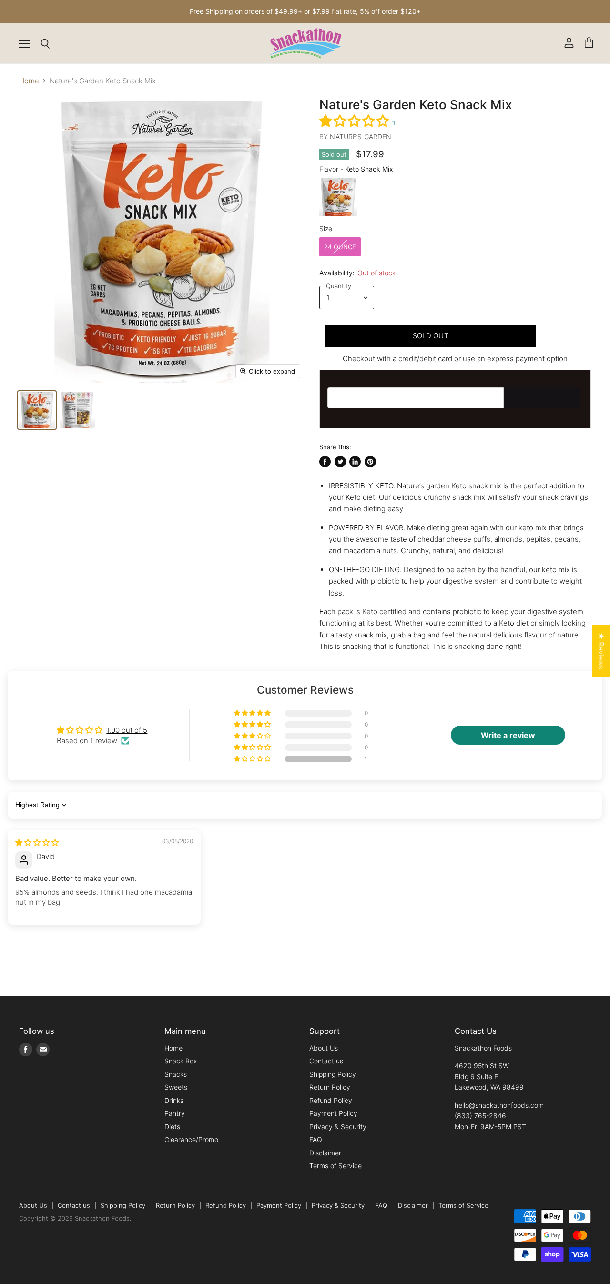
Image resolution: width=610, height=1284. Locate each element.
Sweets (175, 1087)
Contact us (326, 1061)
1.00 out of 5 (126, 730)
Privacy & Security (337, 1126)
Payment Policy (333, 1113)
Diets (172, 1126)
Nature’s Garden (360, 136)
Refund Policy (330, 1100)
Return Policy (329, 1087)
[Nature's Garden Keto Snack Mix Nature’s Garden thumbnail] (77, 410)
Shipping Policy (332, 1074)
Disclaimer (325, 1153)
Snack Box (180, 1061)
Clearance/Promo (191, 1139)
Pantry (174, 1113)
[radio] (338, 197)
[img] (37, 842)
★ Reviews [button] (601, 650)
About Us (323, 1048)
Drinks (173, 1100)
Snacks (175, 1074)
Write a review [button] (508, 735)
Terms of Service (335, 1166)
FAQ (315, 1139)
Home (29, 81)
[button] (355, 120)
